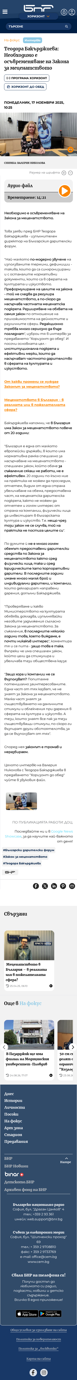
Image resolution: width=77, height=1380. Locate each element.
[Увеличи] (63, 172)
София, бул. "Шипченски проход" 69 (38, 1239)
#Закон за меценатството (25, 857)
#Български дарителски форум (28, 850)
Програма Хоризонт (29, 78)
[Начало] (38, 8)
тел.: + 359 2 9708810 (38, 1247)
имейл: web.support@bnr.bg (38, 1219)
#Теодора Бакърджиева (22, 863)
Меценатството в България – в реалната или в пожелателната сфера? (34, 405)
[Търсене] (66, 26)
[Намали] (70, 172)
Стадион (13, 1134)
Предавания (16, 1141)
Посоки (11, 1114)
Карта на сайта (38, 1359)
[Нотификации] (64, 12)
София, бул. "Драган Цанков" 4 (38, 1209)
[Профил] (71, 12)
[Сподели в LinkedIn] (54, 886)
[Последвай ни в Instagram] (44, 1372)
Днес (9, 1093)
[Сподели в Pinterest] (63, 886)
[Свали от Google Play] (50, 1314)
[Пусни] (64, 190)
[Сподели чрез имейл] (72, 886)
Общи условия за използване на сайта (38, 1330)
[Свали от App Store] (27, 1314)
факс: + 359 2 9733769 (38, 1252)
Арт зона (13, 1127)
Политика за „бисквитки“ (38, 1348)
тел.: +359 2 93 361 (38, 1214)
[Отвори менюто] (5, 12)
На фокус (12, 40)
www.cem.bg (38, 1262)
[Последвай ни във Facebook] (33, 1372)
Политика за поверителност (38, 1339)
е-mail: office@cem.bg (38, 1257)
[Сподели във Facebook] (36, 886)
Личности (14, 1107)
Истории (13, 1100)
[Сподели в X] (45, 886)
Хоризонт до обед (27, 87)
